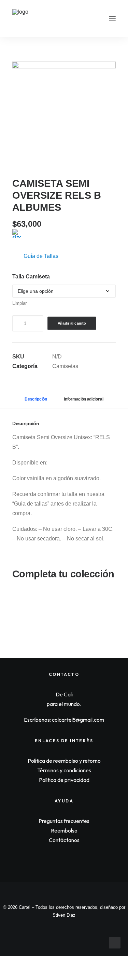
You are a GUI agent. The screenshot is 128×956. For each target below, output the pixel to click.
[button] (112, 18)
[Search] (81, 19)
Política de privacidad (64, 779)
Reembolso (64, 830)
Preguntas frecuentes (64, 820)
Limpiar (19, 303)
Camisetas (65, 366)
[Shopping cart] (92, 19)
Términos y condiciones (64, 770)
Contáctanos (64, 840)
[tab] (83, 402)
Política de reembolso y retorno (64, 760)
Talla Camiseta (31, 276)
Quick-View (107, 600)
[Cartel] (21, 18)
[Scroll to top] (114, 942)
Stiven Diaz (64, 915)
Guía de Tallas (41, 256)
